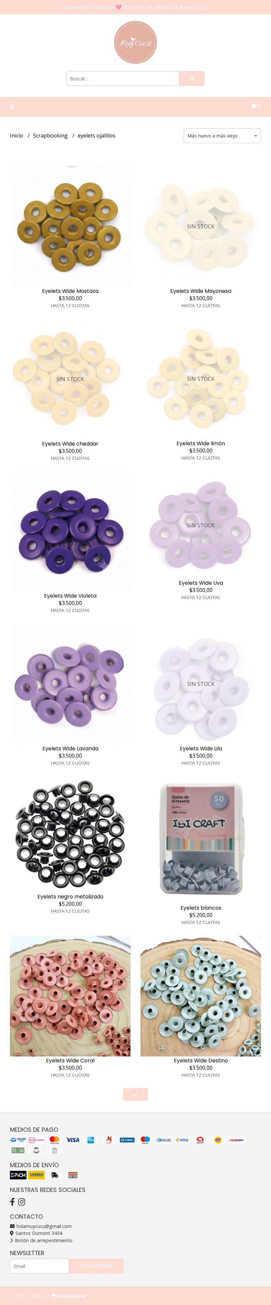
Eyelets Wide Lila (201, 748)
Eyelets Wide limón (200, 443)
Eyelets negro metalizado (70, 896)
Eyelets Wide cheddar (70, 444)
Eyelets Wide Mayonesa (200, 291)
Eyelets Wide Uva (201, 583)
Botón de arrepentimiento (43, 1240)
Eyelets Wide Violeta (70, 596)
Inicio (17, 135)
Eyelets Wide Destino (201, 1060)
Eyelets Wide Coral (70, 1060)
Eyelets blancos (200, 908)
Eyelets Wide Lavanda (70, 748)
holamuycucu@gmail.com (43, 1226)
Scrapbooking (51, 135)
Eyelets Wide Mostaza (70, 291)
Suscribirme (96, 1266)
